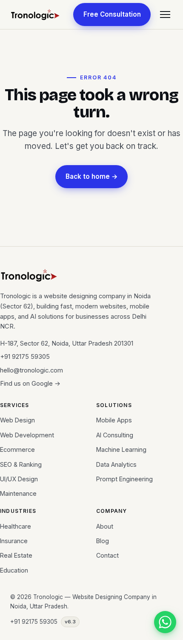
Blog (102, 540)
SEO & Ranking (21, 464)
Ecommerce (17, 449)
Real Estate (16, 555)
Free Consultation (112, 14)
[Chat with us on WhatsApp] (165, 622)
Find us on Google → (30, 383)
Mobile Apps (114, 420)
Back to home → (92, 176)
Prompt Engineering (124, 479)
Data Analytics (116, 464)
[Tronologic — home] (35, 14)
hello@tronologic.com (31, 370)
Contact (107, 555)
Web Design (17, 420)
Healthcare (15, 526)
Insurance (14, 540)
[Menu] (165, 14)
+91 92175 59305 (25, 357)
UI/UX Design (19, 479)
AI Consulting (114, 435)
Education (14, 570)
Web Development (27, 435)
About (104, 526)
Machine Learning (121, 449)
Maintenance (18, 493)
